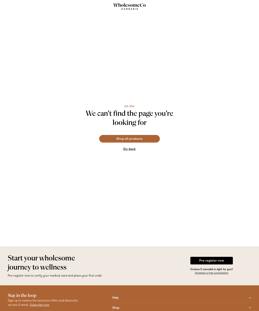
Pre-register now (211, 260)
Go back (129, 149)
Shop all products (129, 138)
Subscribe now (39, 305)
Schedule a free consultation (211, 272)
